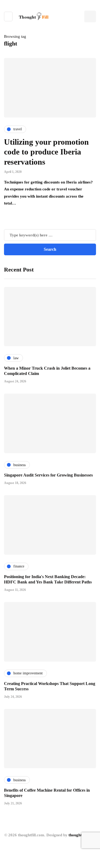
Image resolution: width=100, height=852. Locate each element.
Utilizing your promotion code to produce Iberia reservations (46, 151)
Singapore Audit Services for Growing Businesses (48, 475)
